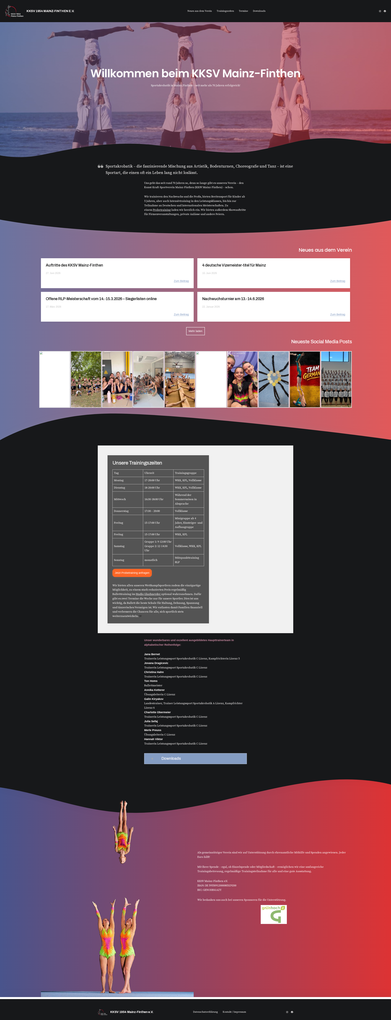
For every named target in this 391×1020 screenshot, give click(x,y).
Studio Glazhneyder (148, 594)
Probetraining (162, 210)
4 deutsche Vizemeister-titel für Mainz (234, 265)
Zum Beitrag (181, 281)
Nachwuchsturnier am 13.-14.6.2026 (233, 299)
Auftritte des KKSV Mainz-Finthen (74, 265)
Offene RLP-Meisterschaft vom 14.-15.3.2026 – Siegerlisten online (101, 299)
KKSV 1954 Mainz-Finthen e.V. (50, 11)
